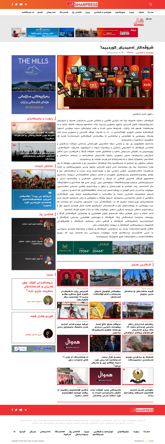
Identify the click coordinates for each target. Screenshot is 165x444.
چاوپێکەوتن (120, 12)
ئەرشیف (67, 434)
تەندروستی (51, 12)
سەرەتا (150, 12)
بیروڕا (87, 12)
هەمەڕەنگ (63, 12)
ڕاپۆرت (131, 12)
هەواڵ (141, 12)
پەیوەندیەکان (81, 434)
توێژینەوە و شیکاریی (102, 12)
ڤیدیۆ (40, 12)
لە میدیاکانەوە (28, 12)
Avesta (146, 441)
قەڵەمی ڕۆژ (77, 12)
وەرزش (33, 431)
